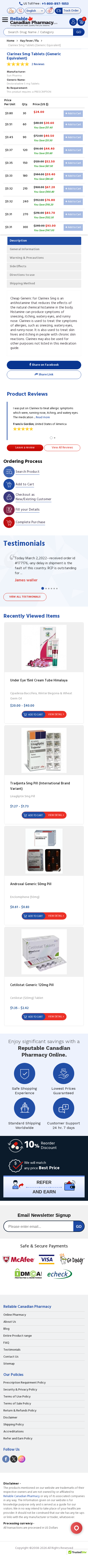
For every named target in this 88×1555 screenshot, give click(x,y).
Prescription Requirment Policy (24, 1383)
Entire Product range (17, 1336)
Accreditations (13, 1431)
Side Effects (18, 266)
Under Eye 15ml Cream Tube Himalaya (38, 680)
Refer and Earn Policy (17, 1438)
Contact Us (11, 1357)
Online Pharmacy (14, 1315)
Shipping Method (22, 283)
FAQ (6, 1343)
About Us (9, 1322)
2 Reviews (38, 64)
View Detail (55, 714)
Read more (43, 417)
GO (78, 32)
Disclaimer (10, 1418)
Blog (6, 1329)
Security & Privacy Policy (20, 1390)
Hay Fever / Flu (29, 41)
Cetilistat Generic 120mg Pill (32, 985)
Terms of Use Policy (16, 1397)
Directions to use (22, 275)
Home (10, 41)
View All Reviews (62, 447)
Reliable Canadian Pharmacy (21, 1496)
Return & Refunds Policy (19, 1411)
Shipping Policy (13, 1425)
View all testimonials (25, 597)
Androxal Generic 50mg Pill (30, 884)
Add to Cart (74, 114)
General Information (24, 249)
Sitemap (9, 1364)
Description (18, 240)
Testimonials (12, 1350)
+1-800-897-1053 (55, 4)
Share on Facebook (45, 365)
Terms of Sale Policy (17, 1404)
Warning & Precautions (27, 257)
